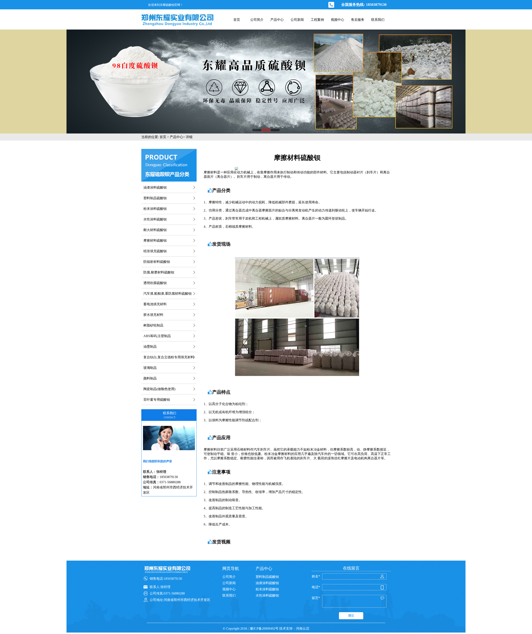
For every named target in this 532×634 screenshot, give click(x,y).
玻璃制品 (150, 368)
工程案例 (317, 19)
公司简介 (257, 19)
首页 (236, 19)
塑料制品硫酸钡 (155, 198)
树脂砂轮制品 (153, 325)
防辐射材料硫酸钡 (156, 261)
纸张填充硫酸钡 (155, 251)
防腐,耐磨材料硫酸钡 (158, 272)
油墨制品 (150, 346)
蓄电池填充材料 (155, 304)
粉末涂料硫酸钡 (155, 208)
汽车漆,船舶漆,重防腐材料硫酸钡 (167, 293)
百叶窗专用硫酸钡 (156, 399)
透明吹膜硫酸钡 (155, 283)
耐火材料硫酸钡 (155, 230)
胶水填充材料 (153, 314)
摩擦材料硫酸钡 (155, 240)
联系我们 (377, 19)
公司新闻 (297, 19)
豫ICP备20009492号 (264, 628)
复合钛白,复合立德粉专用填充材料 (168, 357)
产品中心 (277, 19)
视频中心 (337, 19)
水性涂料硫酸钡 (155, 219)
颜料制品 (150, 378)
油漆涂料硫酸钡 (155, 187)
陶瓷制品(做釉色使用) (159, 389)
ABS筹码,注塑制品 (157, 336)
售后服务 (357, 19)
